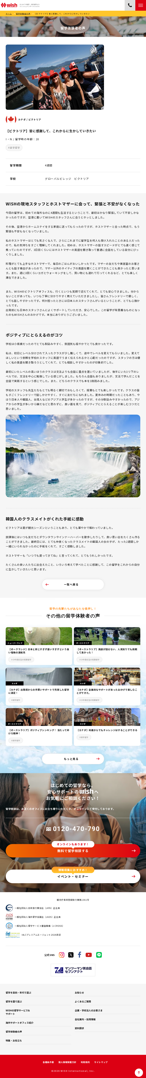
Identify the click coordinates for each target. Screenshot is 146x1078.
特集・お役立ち (14, 1040)
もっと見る (71, 759)
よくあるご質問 (83, 1001)
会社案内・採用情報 (85, 1019)
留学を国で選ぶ (14, 1001)
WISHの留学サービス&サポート (18, 1012)
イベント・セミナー (73, 876)
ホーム (9, 13)
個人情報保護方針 (67, 1062)
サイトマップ (101, 1062)
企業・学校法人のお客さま (89, 1010)
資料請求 (79, 1028)
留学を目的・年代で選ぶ (18, 992)
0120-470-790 (76, 829)
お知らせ (79, 992)
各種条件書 (48, 1062)
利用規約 (85, 1062)
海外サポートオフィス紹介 (19, 1022)
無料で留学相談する (73, 850)
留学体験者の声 (23, 13)
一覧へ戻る (71, 584)
